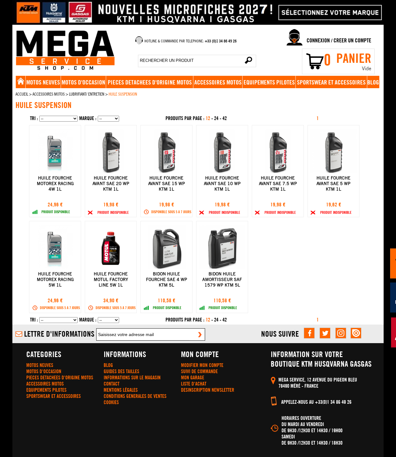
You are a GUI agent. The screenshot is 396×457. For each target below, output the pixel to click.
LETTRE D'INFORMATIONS (59, 333)
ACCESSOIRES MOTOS (218, 82)
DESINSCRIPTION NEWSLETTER (207, 390)
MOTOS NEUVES (43, 82)
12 (208, 118)
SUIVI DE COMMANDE (199, 371)
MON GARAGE (192, 377)
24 (217, 118)
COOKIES (111, 402)
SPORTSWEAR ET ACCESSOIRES (331, 82)
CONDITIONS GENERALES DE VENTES (135, 396)
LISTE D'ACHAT (193, 384)
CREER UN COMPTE (352, 40)
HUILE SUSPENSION (123, 94)
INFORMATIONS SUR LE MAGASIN (132, 377)
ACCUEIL (21, 94)
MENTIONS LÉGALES (121, 390)
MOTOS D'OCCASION (83, 82)
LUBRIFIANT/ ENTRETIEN (86, 94)
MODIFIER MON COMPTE (202, 365)
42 (224, 118)
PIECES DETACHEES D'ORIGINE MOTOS (150, 82)
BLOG (373, 82)
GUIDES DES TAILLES (121, 371)
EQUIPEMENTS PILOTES (269, 82)
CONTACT (111, 384)
